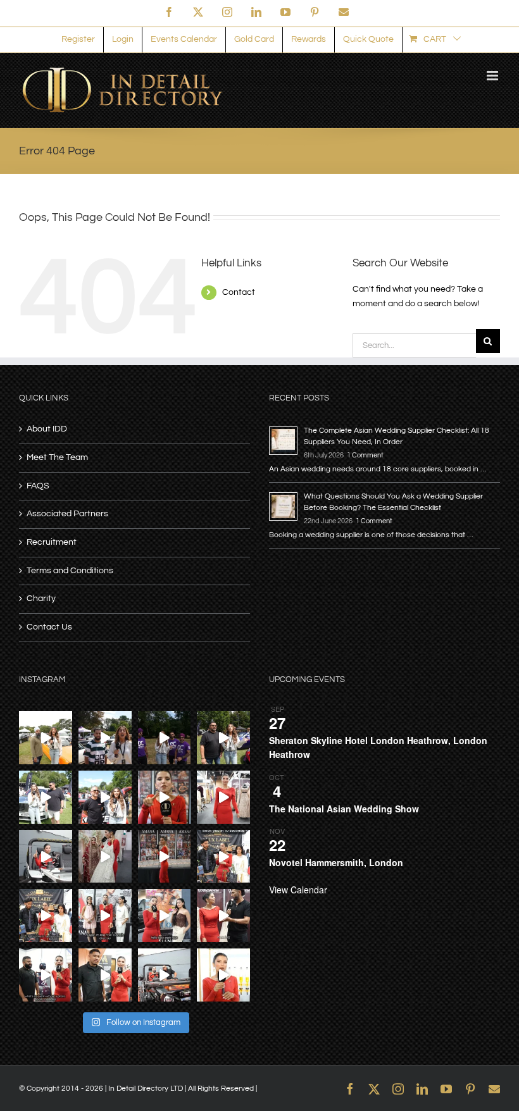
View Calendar (298, 889)
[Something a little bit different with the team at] (105, 797)
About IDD (47, 429)
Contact (238, 292)
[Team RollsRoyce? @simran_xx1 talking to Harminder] (45, 797)
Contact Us (49, 627)
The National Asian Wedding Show (344, 808)
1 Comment (365, 455)
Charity (41, 598)
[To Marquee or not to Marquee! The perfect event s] (105, 975)
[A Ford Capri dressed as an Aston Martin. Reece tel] (105, 737)
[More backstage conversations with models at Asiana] (105, 915)
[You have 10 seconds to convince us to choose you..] (223, 856)
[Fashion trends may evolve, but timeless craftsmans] (223, 915)
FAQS (38, 485)
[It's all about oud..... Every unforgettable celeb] (223, 975)
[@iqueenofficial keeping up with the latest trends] (223, 797)
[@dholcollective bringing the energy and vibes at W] (164, 737)
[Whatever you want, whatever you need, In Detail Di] (164, 797)
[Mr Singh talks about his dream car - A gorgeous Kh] (45, 737)
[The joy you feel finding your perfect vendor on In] (45, 856)
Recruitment (52, 542)
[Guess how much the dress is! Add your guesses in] (105, 856)
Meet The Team (57, 457)
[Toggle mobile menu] (493, 75)
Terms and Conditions (70, 570)
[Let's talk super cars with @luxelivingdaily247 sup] (223, 737)
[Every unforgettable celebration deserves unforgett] (45, 975)
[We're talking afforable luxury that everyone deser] (45, 915)
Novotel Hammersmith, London (336, 862)
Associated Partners (67, 513)
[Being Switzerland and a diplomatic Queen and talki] (164, 915)
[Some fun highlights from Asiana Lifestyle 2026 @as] (164, 856)
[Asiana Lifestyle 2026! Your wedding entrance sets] (164, 975)
